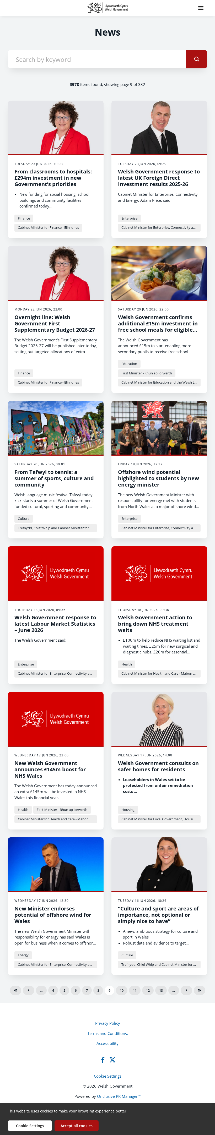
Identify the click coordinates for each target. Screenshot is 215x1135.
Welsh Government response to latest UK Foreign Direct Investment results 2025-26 (159, 178)
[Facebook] (103, 1060)
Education (129, 363)
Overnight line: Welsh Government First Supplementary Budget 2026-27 (54, 323)
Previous (28, 990)
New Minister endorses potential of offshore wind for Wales (52, 915)
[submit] (196, 59)
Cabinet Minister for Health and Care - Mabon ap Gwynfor (161, 673)
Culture (23, 518)
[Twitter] (112, 1060)
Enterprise (129, 218)
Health (126, 664)
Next (186, 990)
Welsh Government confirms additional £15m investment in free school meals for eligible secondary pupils (158, 327)
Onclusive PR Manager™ (119, 1096)
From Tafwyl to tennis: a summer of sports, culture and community (54, 478)
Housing (128, 809)
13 (161, 990)
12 (148, 990)
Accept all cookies (77, 1125)
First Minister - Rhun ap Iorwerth (146, 373)
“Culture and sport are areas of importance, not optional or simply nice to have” (158, 915)
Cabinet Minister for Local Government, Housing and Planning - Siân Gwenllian (161, 819)
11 (135, 990)
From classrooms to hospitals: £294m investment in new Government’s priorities (53, 178)
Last (199, 990)
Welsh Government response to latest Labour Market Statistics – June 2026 (55, 624)
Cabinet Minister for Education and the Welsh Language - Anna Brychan (161, 382)
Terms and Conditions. (107, 1033)
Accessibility (107, 1043)
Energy (23, 955)
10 (121, 990)
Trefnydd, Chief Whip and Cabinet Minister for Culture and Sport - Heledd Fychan (57, 528)
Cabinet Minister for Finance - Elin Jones (48, 227)
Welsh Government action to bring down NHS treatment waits (155, 624)
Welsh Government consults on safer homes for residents (158, 766)
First (15, 990)
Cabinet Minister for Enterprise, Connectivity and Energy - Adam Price (161, 227)
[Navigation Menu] (200, 7)
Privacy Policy (107, 1023)
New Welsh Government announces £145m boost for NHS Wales (50, 769)
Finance (24, 218)
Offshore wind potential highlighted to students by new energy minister (158, 478)
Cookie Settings (107, 1076)
